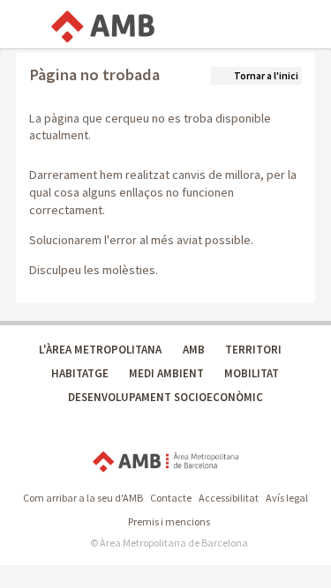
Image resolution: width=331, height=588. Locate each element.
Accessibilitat (229, 497)
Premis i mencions (169, 521)
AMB (194, 349)
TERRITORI (253, 349)
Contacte (171, 497)
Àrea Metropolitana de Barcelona (165, 462)
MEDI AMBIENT (166, 373)
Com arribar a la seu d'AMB (83, 497)
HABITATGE (80, 373)
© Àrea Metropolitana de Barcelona (169, 542)
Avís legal (287, 497)
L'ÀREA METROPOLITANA (100, 349)
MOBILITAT (251, 373)
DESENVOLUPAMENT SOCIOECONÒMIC (165, 397)
